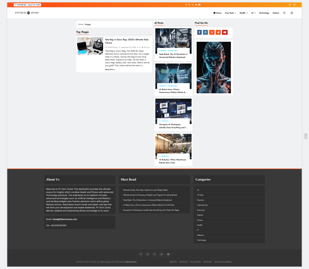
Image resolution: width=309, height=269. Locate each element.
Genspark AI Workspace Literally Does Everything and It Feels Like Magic (172, 127)
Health (242, 12)
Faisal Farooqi (112, 47)
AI (252, 12)
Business (200, 200)
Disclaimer (208, 262)
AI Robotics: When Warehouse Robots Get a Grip (172, 161)
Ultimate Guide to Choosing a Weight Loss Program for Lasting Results (150, 195)
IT (198, 230)
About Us (173, 262)
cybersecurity (202, 205)
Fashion (276, 12)
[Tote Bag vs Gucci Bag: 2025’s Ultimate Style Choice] (90, 46)
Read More (109, 69)
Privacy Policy (195, 262)
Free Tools (229, 12)
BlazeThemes (131, 262)
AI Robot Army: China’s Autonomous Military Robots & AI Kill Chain (172, 92)
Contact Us (183, 262)
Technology (264, 12)
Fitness (200, 220)
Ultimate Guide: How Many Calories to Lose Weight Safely (145, 190)
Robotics (162, 51)
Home (218, 12)
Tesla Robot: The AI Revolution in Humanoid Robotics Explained (173, 56)
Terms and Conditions (223, 262)
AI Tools (165, 121)
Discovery (201, 210)
